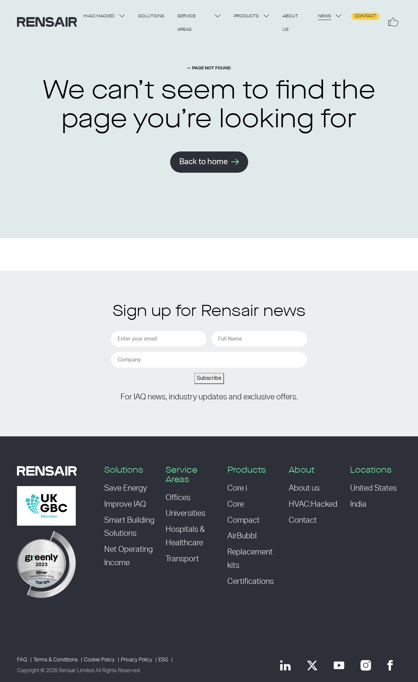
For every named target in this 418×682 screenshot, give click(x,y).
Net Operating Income (128, 556)
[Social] (393, 22)
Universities (185, 513)
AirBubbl (242, 536)
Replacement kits (250, 558)
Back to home (203, 162)
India (358, 504)
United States (373, 488)
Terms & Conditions (55, 659)
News (324, 16)
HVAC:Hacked (99, 16)
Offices (178, 498)
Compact (243, 520)
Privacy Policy (136, 659)
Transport (182, 559)
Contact (365, 16)
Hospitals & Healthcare (185, 536)
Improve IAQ (125, 504)
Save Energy (125, 488)
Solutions (151, 16)
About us (290, 23)
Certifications (250, 582)
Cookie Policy (99, 659)
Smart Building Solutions (129, 527)
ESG (163, 659)
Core (235, 504)
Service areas (186, 23)
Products (246, 16)
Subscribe (209, 378)
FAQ (22, 659)
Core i (237, 488)
